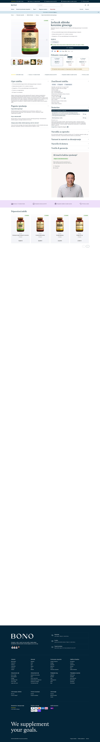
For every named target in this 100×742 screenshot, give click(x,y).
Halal (51, 678)
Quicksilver (72, 681)
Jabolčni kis (72, 664)
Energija (12, 678)
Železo (32, 666)
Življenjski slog (54, 673)
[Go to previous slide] (84, 246)
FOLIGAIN (72, 676)
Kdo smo (12, 693)
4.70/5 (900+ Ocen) (19, 1)
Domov (12, 9)
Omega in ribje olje (53, 661)
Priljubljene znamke (75, 673)
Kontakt (81, 9)
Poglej (55, 12)
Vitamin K (13, 667)
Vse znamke (72, 683)
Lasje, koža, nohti (14, 683)
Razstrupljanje (13, 676)
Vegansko (52, 675)
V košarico (71, 47)
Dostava (52, 693)
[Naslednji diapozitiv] (47, 40)
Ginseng (37, 15)
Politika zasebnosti (81, 738)
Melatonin (52, 666)
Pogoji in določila (73, 738)
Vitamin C (13, 664)
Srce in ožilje (13, 681)
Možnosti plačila (53, 695)
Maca (71, 667)
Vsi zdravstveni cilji (34, 683)
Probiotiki (52, 664)
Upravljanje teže (14, 679)
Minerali (33, 659)
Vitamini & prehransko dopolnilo (23, 9)
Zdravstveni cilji (15, 673)
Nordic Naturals (73, 678)
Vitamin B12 (13, 666)
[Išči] (61, 5)
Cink (31, 664)
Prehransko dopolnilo (20, 15)
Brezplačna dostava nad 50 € (51, 1)
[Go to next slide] (87, 246)
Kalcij (32, 663)
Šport (34, 9)
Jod (31, 667)
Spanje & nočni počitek (35, 675)
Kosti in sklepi (13, 675)
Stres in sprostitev (34, 678)
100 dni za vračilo (86, 1)
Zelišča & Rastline (30, 15)
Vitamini (13, 659)
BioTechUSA (72, 679)
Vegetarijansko (53, 679)
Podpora (87, 9)
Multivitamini (13, 661)
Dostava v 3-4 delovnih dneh (34, 1)
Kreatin (51, 667)
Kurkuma (71, 663)
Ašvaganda (72, 661)
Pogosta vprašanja (34, 695)
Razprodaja (52, 9)
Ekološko (52, 676)
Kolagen (52, 663)
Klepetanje (57, 166)
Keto (51, 683)
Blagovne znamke (43, 9)
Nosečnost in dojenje (35, 681)
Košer (51, 681)
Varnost (87, 738)
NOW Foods (72, 675)
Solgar (52, 19)
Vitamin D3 (13, 663)
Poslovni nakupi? (14, 695)
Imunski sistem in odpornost (36, 679)
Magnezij (32, 661)
